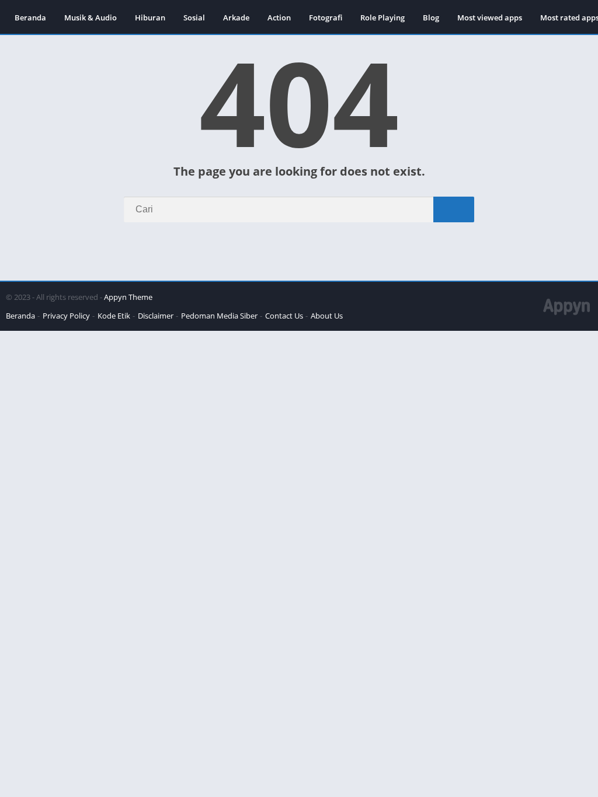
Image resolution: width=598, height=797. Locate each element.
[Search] (453, 209)
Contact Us (284, 315)
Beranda (30, 17)
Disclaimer (155, 315)
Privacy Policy (66, 315)
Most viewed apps (489, 17)
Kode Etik (114, 315)
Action (279, 17)
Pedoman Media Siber (219, 315)
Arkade (236, 17)
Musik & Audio (90, 17)
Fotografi (325, 17)
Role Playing (382, 17)
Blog (431, 17)
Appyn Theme (128, 297)
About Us (327, 315)
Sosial (194, 17)
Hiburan (150, 17)
